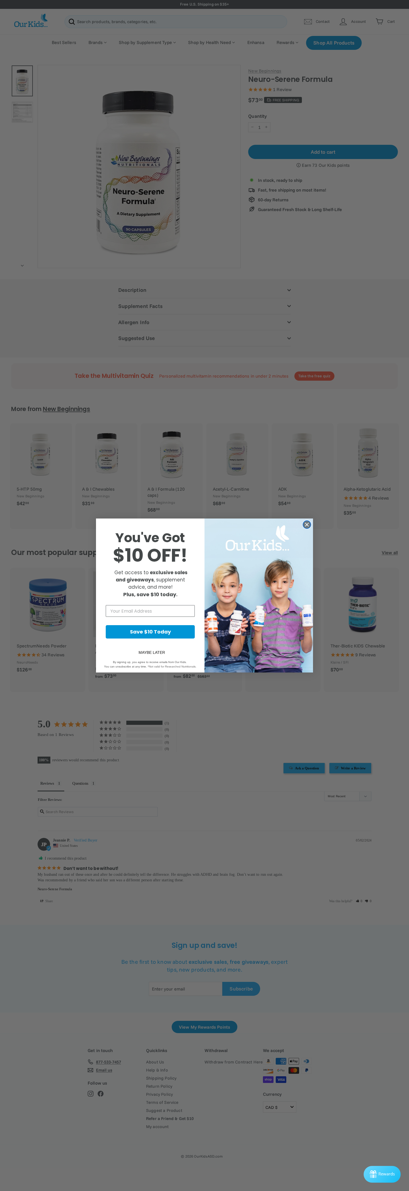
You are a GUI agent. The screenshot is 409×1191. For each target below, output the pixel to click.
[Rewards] (382, 1174)
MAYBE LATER (152, 652)
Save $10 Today (150, 631)
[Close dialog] (307, 525)
